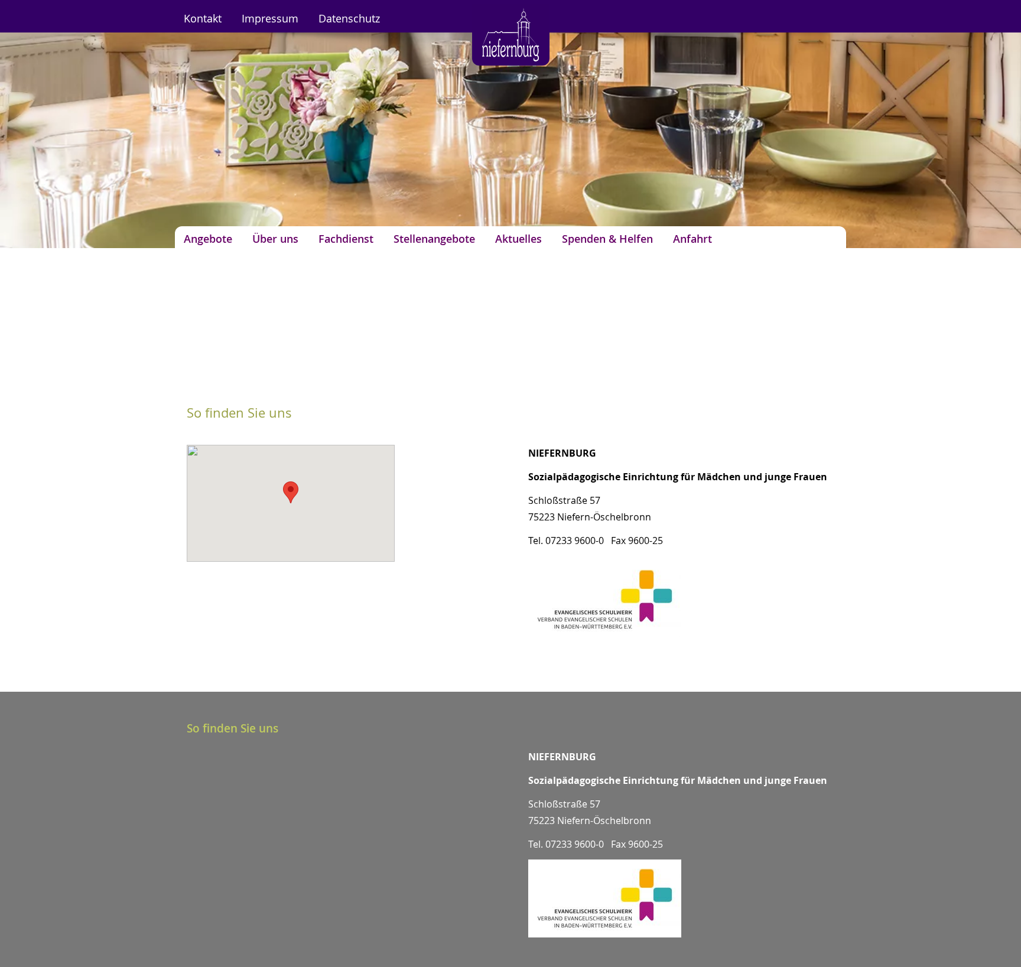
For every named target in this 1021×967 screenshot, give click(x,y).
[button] (290, 492)
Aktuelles (518, 239)
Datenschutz (349, 18)
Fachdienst (345, 239)
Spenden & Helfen (607, 239)
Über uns (275, 239)
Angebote (208, 239)
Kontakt (203, 18)
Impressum (270, 18)
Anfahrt (692, 239)
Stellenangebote (434, 239)
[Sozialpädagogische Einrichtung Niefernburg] (510, 62)
